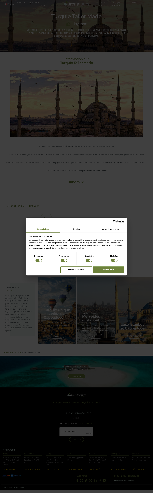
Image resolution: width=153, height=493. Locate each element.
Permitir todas (108, 269)
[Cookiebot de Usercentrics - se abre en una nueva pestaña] (114, 221)
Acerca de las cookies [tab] (110, 229)
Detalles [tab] (76, 229)
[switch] (64, 260)
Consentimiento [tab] (43, 229)
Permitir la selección (76, 269)
